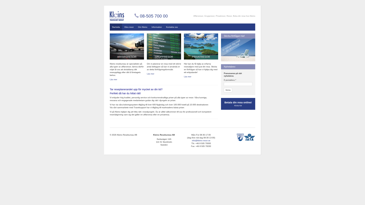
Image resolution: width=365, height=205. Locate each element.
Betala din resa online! (238, 104)
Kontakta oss (172, 27)
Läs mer (113, 79)
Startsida (116, 27)
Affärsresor (126, 56)
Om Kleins (142, 27)
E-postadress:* (230, 80)
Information (157, 27)
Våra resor (129, 27)
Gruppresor (164, 56)
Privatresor (201, 56)
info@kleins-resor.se (201, 140)
